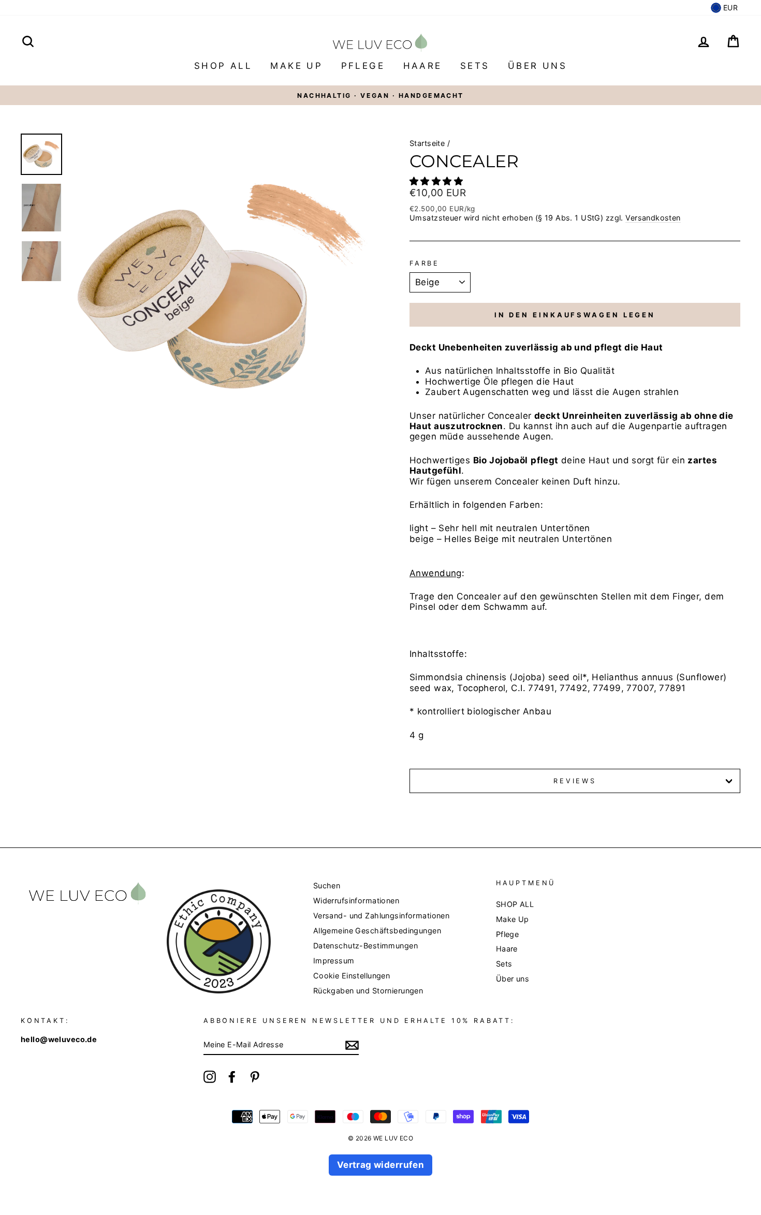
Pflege (363, 66)
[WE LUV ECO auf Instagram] (209, 1077)
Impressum (334, 960)
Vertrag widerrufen (381, 1165)
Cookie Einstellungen (351, 975)
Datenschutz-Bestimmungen (365, 945)
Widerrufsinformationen (356, 900)
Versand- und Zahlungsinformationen (381, 915)
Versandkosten (653, 217)
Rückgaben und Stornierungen (368, 990)
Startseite (427, 143)
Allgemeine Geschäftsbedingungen (377, 930)
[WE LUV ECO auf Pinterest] (254, 1077)
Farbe (424, 263)
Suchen (327, 885)
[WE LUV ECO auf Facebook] (232, 1077)
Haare (422, 66)
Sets (475, 66)
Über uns (537, 66)
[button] (437, 181)
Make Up (296, 66)
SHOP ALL (223, 66)
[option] (380, 95)
